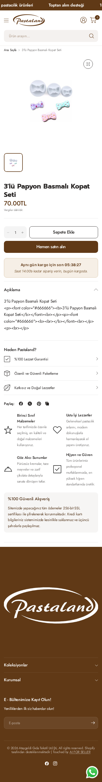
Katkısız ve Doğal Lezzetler (34, 387)
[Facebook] (47, 763)
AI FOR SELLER (80, 751)
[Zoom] (88, 64)
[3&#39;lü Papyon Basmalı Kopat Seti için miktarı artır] (22, 233)
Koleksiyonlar (16, 665)
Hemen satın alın (51, 246)
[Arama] (91, 36)
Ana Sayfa (10, 50)
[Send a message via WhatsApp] (92, 772)
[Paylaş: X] (29, 403)
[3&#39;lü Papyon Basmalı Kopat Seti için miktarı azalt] (8, 233)
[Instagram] (55, 763)
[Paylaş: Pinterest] (39, 403)
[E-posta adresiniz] (93, 723)
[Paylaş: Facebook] (21, 403)
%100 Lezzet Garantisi (31, 359)
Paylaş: (9, 403)
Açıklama (12, 290)
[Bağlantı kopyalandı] (47, 403)
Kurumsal (12, 680)
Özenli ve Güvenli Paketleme (36, 373)
